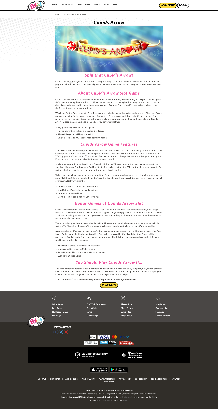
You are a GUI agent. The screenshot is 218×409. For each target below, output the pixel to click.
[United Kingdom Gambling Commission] (91, 343)
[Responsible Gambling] (94, 355)
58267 (154, 397)
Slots (97, 5)
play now (109, 285)
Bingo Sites (126, 312)
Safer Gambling (71, 379)
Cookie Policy (141, 379)
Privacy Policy (125, 379)
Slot (71, 81)
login (183, 5)
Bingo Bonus (126, 316)
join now (168, 5)
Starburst (159, 312)
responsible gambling (106, 400)
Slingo (89, 312)
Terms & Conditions (159, 379)
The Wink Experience (96, 304)
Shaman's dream (162, 316)
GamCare (125, 400)
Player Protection (107, 379)
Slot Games (160, 304)
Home (54, 5)
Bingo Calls (92, 308)
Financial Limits (88, 379)
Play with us (126, 304)
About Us (42, 379)
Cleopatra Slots (162, 308)
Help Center (55, 379)
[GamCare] (135, 355)
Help (115, 5)
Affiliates (176, 379)
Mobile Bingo (92, 316)
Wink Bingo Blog (68, 14)
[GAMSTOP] (108, 343)
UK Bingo (56, 316)
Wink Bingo (57, 304)
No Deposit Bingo (60, 312)
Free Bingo (57, 308)
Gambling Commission (125, 397)
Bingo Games (84, 5)
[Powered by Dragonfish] (126, 343)
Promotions (67, 5)
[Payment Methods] (109, 337)
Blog (106, 5)
